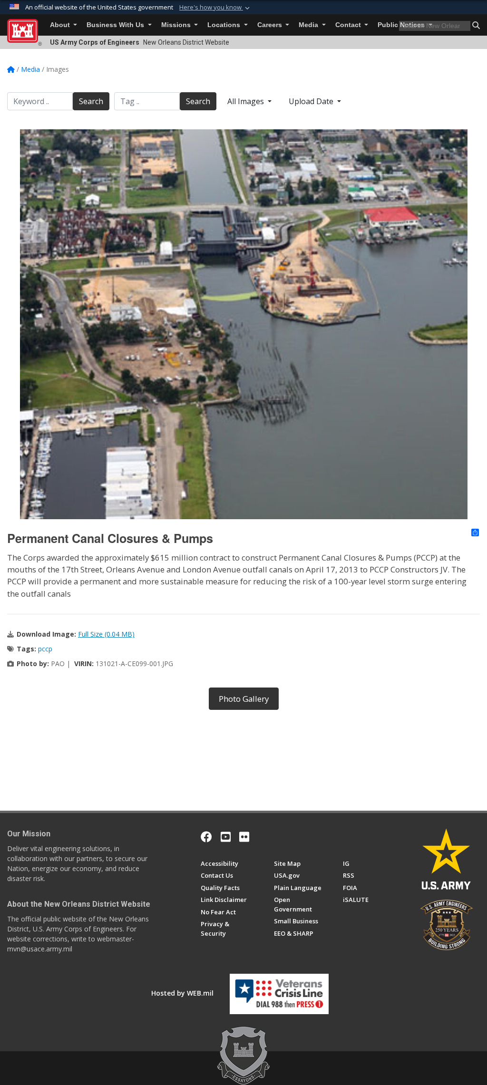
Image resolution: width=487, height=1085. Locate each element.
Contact (349, 25)
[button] (215, 7)
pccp (45, 648)
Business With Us (116, 25)
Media (309, 25)
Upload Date (312, 101)
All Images (246, 101)
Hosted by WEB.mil (182, 993)
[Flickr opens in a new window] (244, 836)
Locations (224, 25)
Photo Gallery (244, 698)
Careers (270, 25)
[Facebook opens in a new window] (206, 836)
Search (91, 101)
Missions (177, 25)
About (61, 25)
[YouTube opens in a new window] (226, 836)
